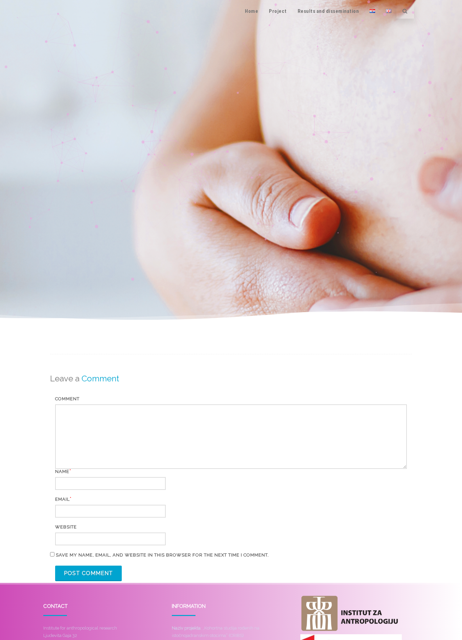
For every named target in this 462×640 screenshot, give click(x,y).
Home (251, 11)
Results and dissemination (328, 11)
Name (62, 471)
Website (66, 527)
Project (278, 11)
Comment (67, 399)
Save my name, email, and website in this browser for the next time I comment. (162, 555)
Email (62, 499)
